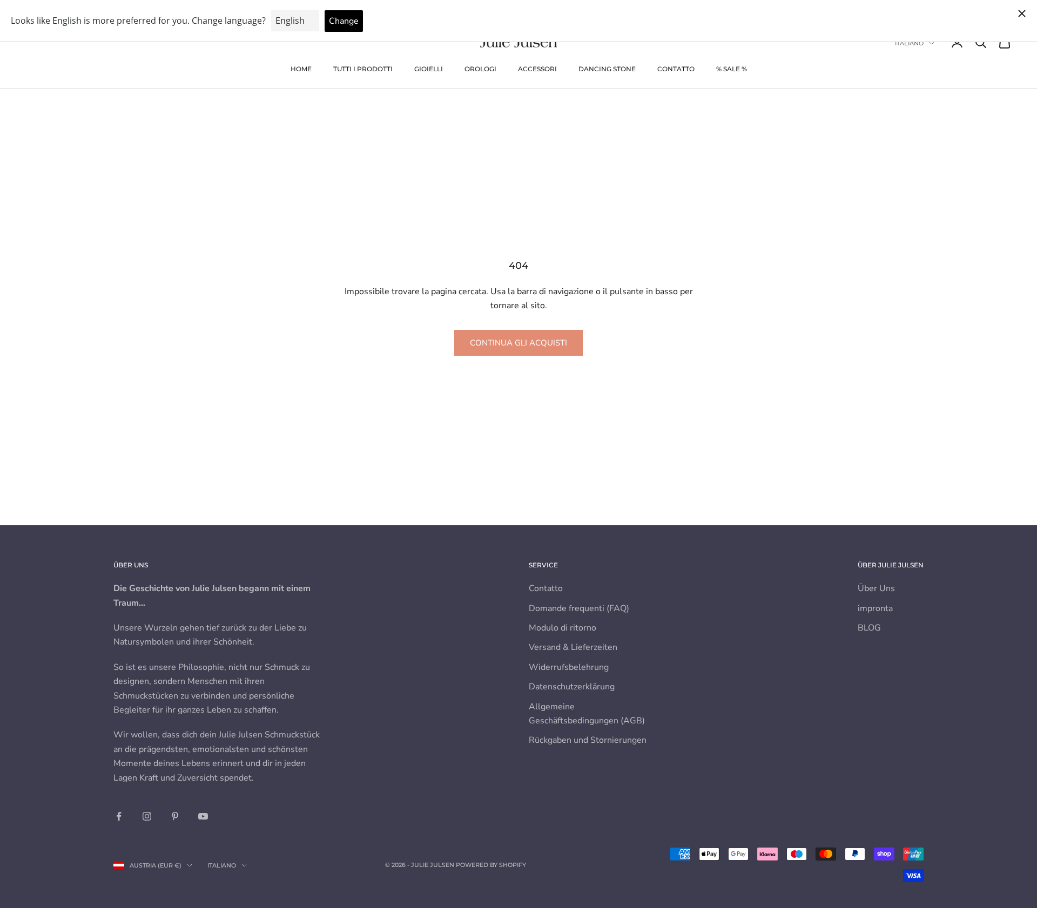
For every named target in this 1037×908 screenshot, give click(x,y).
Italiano (909, 43)
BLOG (869, 628)
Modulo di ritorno (562, 628)
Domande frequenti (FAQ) (579, 608)
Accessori (537, 69)
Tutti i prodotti (363, 69)
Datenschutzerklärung (572, 687)
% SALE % (731, 69)
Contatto (676, 69)
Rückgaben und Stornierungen (588, 740)
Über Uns (876, 588)
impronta (875, 608)
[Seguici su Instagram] (147, 816)
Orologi (480, 69)
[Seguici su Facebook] (118, 816)
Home (301, 69)
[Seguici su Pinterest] (175, 816)
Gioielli (428, 69)
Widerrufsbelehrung (569, 667)
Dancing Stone (607, 69)
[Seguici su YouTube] (203, 816)
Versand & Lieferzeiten (573, 647)
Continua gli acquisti (518, 342)
